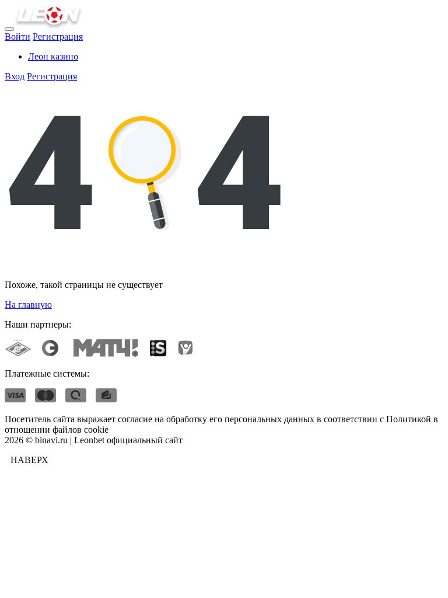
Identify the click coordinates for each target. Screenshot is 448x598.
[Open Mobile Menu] (9, 29)
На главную (28, 305)
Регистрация (58, 36)
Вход (14, 76)
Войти (17, 36)
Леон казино (53, 56)
